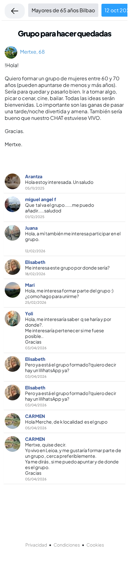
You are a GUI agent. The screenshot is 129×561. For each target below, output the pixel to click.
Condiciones (67, 545)
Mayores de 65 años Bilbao (63, 10)
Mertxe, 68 (31, 51)
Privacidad (36, 545)
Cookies (95, 545)
